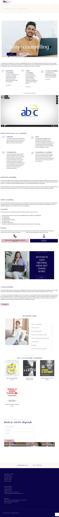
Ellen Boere (8, 512)
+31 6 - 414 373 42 (37, 465)
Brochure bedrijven (8, 486)
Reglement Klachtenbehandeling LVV (11, 492)
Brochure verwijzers (8, 487)
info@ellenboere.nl (22, 465)
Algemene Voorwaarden (9, 474)
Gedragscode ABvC (8, 489)
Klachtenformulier (7, 478)
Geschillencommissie (8, 476)
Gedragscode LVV (7, 490)
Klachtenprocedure (8, 479)
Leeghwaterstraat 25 (15, 501)
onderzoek (5, 223)
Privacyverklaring (7, 481)
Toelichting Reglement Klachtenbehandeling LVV (13, 493)
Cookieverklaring (7, 475)
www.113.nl (23, 232)
